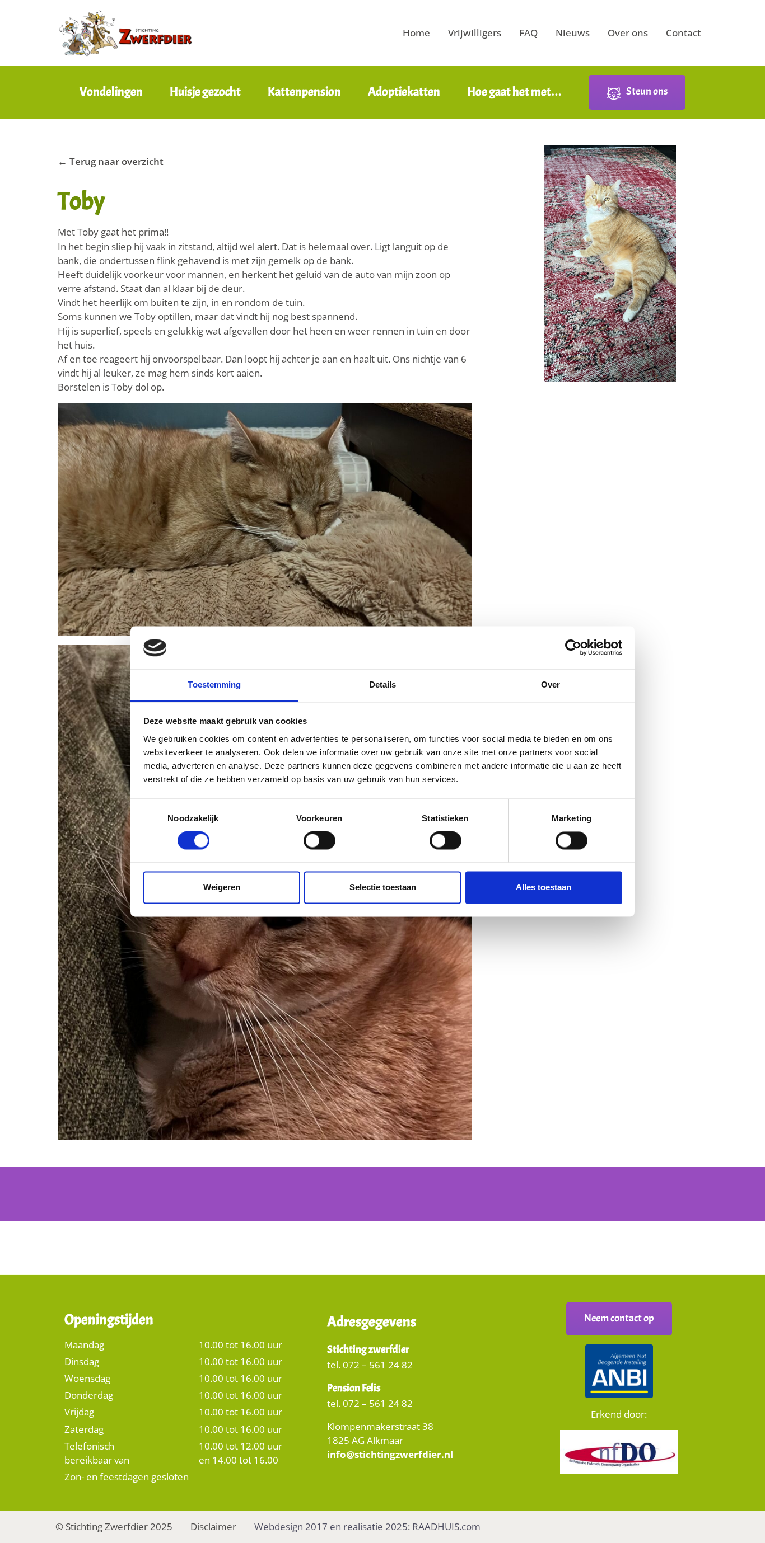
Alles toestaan (543, 887)
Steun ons (647, 91)
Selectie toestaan (382, 887)
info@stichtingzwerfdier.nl (390, 1454)
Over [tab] (550, 684)
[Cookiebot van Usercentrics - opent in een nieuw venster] (573, 647)
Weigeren (221, 887)
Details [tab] (383, 684)
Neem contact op (619, 1318)
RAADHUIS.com (446, 1526)
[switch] (319, 844)
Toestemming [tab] (214, 684)
